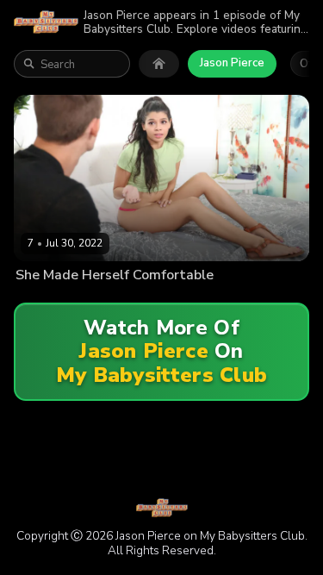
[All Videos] (159, 64)
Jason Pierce (232, 63)
